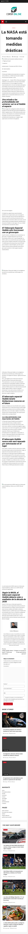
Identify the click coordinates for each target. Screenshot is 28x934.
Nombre (5, 684)
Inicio (3, 790)
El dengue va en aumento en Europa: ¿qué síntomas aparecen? (20, 651)
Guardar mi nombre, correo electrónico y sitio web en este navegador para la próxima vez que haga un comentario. (13, 699)
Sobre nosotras (5, 810)
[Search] (26, 21)
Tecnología (4, 798)
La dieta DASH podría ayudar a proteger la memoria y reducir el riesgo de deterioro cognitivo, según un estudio (13, 924)
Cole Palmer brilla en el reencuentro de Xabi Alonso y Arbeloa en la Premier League (12, 873)
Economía (4, 795)
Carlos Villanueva (7, 56)
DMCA (3, 813)
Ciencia (13, 27)
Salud (5, 907)
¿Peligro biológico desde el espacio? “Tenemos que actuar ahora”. (7, 651)
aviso (12, 239)
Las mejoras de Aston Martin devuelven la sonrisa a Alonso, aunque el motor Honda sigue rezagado (13, 847)
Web (4, 693)
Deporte (4, 800)
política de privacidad (6, 817)
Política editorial (5, 815)
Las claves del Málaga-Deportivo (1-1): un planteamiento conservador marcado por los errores (13, 898)
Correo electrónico (7, 688)
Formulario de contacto (7, 812)
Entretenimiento (5, 801)
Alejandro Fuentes (13, 733)
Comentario (6, 666)
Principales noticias (6, 792)
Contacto (4, 803)
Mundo (3, 793)
